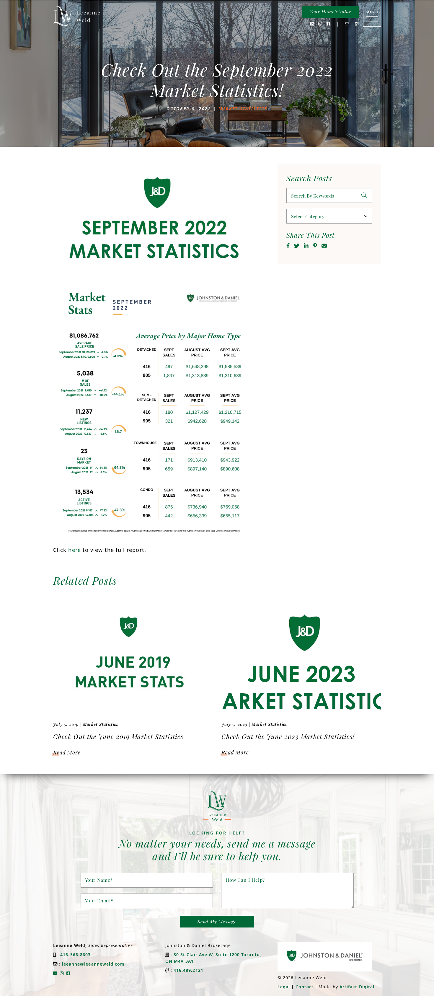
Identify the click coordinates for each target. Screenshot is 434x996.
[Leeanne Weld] (76, 16)
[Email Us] (347, 24)
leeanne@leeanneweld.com (93, 964)
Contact (305, 987)
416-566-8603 (75, 954)
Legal (284, 987)
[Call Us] (357, 24)
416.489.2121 (188, 970)
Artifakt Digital (357, 987)
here (74, 549)
